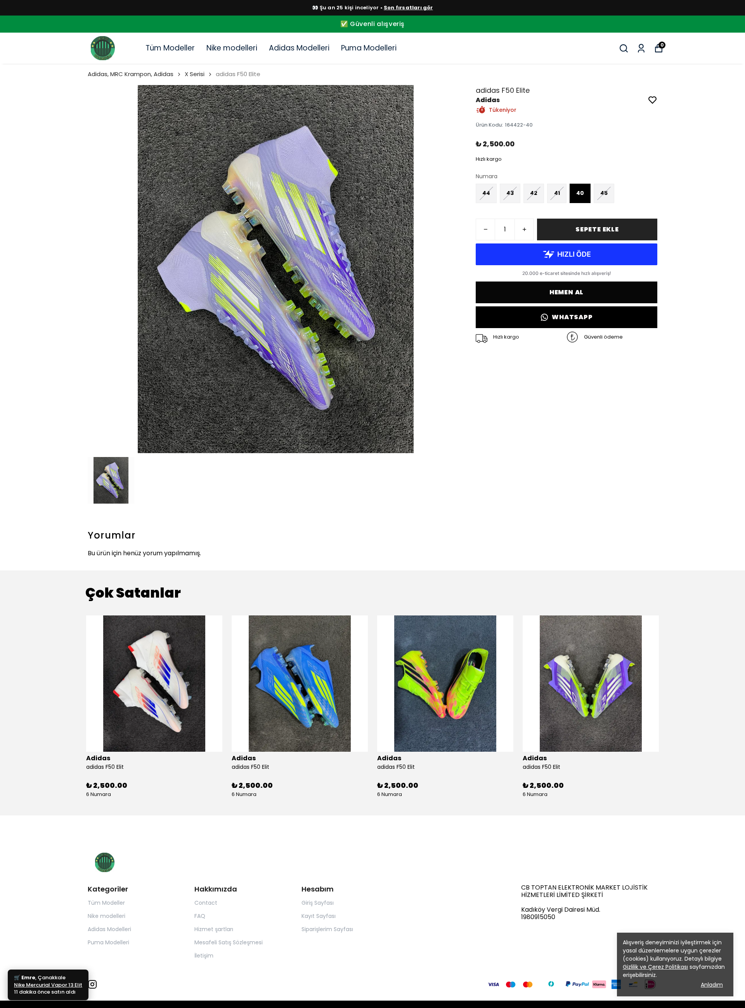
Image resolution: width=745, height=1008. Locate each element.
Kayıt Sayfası (318, 916)
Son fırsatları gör (408, 7)
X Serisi (194, 74)
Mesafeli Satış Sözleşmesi (228, 942)
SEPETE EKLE (597, 229)
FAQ (199, 916)
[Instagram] (92, 984)
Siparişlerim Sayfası (327, 929)
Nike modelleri (231, 48)
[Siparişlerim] (641, 48)
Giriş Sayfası (317, 903)
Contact (205, 903)
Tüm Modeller (170, 48)
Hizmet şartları (213, 929)
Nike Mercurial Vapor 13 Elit (48, 992)
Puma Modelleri (369, 48)
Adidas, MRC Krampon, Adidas (130, 74)
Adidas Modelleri (299, 48)
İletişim (203, 955)
